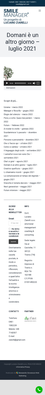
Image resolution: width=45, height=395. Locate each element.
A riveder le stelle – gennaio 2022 (19, 129)
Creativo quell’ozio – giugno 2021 (18, 168)
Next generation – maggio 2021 (18, 186)
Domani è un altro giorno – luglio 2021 (20, 165)
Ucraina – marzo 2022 (13, 107)
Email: (11, 218)
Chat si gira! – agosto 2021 (16, 161)
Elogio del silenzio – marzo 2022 (18, 114)
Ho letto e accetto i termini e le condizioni (14, 232)
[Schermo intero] (38, 83)
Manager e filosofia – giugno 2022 (19, 111)
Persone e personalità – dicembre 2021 (21, 140)
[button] (23, 75)
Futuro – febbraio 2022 (14, 125)
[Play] (7, 83)
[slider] (20, 83)
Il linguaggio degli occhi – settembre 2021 (22, 150)
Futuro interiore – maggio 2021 (17, 190)
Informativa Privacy (23, 367)
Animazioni (10, 88)
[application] (22, 75)
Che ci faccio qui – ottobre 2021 (18, 143)
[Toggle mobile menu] (40, 10)
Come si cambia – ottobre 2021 (18, 147)
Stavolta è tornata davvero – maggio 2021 (22, 183)
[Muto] (34, 83)
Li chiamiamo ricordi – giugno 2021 (19, 172)
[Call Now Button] (39, 389)
